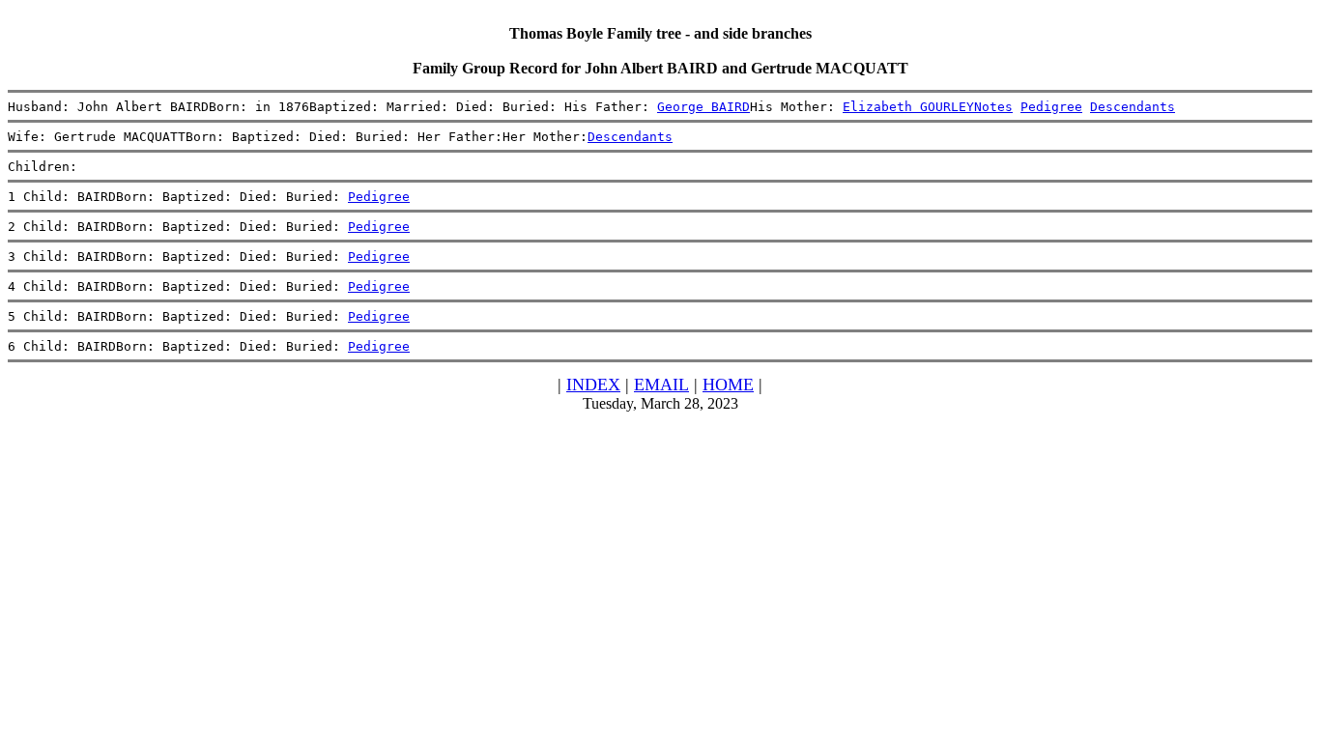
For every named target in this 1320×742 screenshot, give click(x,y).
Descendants (1132, 107)
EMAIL (661, 384)
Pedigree (1051, 107)
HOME (728, 384)
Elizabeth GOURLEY (908, 107)
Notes (993, 107)
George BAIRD (703, 107)
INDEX (593, 384)
